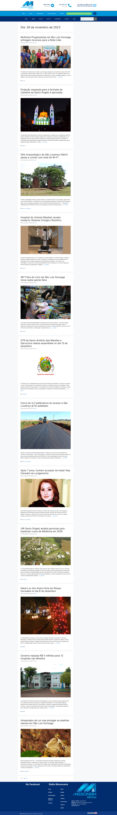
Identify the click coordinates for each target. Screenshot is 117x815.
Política (49, 18)
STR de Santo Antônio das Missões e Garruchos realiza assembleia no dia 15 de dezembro (44, 343)
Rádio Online (46, 4)
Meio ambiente (25, 771)
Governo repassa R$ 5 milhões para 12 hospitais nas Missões (42, 657)
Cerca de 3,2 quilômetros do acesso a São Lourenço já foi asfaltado (44, 404)
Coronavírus (58, 18)
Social (23, 80)
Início (23, 13)
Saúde (74, 18)
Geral (26, 18)
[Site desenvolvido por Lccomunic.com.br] (92, 813)
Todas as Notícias (51, 13)
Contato (62, 13)
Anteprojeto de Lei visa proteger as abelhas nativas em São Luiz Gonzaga (45, 722)
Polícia (40, 18)
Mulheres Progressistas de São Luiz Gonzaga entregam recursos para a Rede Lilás (46, 38)
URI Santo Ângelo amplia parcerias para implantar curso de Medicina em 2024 (43, 530)
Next (26, 778)
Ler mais (60, 77)
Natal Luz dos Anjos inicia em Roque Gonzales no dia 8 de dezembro (41, 589)
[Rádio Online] (52, 5)
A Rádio (30, 13)
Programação (40, 13)
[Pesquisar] (95, 19)
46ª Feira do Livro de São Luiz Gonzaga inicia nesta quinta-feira (43, 278)
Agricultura (24, 394)
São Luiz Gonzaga (26, 208)
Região (33, 18)
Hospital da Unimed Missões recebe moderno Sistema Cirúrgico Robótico (41, 219)
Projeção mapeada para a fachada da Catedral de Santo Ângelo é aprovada (41, 91)
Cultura (23, 331)
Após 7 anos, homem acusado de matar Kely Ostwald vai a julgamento (45, 472)
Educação (24, 579)
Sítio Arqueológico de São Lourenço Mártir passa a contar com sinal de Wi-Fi (44, 156)
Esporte (67, 18)
